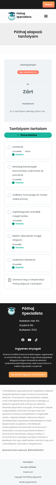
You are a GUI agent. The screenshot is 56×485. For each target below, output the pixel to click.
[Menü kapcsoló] (46, 16)
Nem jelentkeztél (28, 72)
